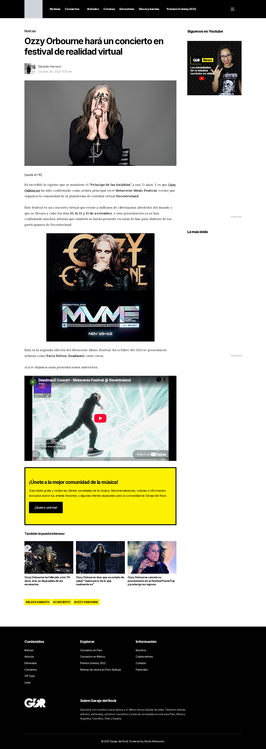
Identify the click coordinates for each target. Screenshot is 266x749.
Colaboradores (144, 656)
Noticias (55, 9)
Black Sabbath (38, 602)
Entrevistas (126, 9)
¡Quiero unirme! (46, 507)
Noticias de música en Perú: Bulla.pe (100, 669)
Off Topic (29, 675)
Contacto (141, 663)
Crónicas (109, 9)
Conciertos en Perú (91, 650)
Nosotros (141, 650)
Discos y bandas (149, 9)
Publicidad (142, 669)
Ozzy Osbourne (87, 602)
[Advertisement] (214, 160)
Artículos (93, 9)
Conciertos (72, 9)
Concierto (62, 602)
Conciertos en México (92, 656)
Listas (27, 682)
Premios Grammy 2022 (181, 9)
